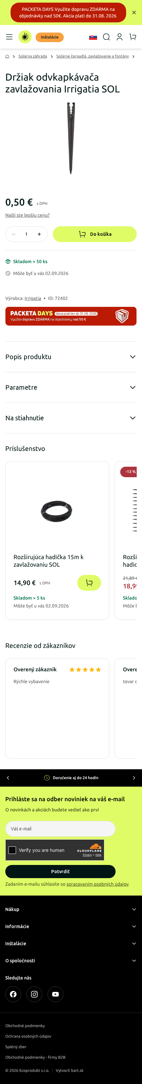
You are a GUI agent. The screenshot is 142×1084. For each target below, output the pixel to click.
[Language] (93, 37)
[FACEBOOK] (13, 994)
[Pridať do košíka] (89, 583)
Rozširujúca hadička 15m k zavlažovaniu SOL (49, 561)
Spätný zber (15, 1047)
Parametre (21, 387)
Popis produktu (28, 356)
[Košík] (133, 37)
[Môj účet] (120, 37)
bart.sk (77, 1071)
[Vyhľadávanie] (106, 37)
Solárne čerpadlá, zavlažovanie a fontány (92, 56)
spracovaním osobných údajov (97, 884)
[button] (27, 215)
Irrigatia (33, 298)
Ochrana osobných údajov (28, 1036)
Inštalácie (49, 37)
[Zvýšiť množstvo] (39, 234)
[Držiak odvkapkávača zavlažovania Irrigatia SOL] (71, 138)
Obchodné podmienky (25, 1026)
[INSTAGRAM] (34, 994)
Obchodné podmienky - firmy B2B (35, 1057)
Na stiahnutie (24, 418)
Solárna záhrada (32, 56)
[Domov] (25, 36)
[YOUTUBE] (55, 994)
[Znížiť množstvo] (13, 234)
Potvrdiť (60, 871)
